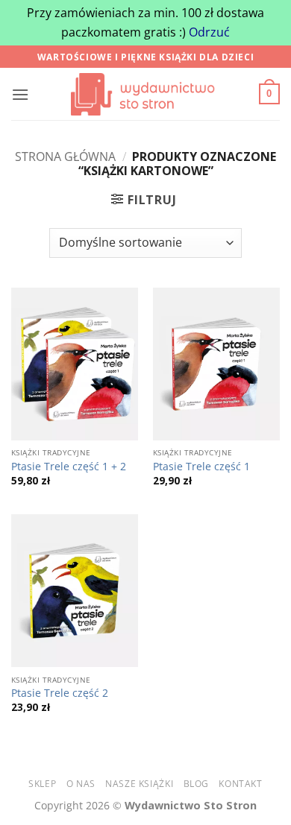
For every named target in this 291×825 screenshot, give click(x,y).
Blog (196, 783)
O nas (81, 783)
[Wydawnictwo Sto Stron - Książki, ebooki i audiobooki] (145, 94)
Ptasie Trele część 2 (59, 693)
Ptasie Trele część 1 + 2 (68, 466)
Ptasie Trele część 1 (201, 466)
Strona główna (65, 156)
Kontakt (240, 783)
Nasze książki (139, 783)
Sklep (42, 783)
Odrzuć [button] (209, 32)
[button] (20, 94)
